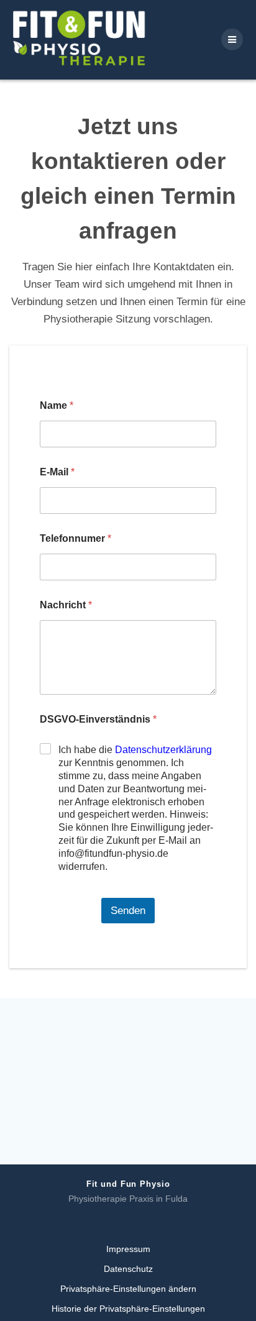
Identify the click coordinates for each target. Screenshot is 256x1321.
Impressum (128, 1249)
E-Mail (57, 472)
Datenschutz (128, 1269)
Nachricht (66, 605)
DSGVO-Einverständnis (98, 719)
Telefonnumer (75, 538)
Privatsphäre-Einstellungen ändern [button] (128, 1289)
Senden (128, 910)
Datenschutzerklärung (163, 749)
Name (56, 405)
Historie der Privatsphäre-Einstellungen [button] (128, 1309)
